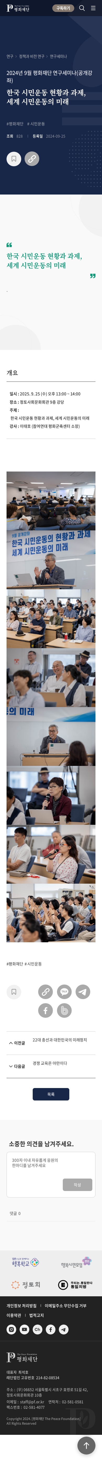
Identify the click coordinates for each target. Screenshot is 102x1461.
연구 (10, 56)
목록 (51, 1094)
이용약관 (14, 1315)
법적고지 (36, 1315)
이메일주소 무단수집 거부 (66, 1305)
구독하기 (63, 8)
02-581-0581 (72, 1401)
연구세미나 (58, 56)
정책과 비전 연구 (31, 56)
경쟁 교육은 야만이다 (50, 1063)
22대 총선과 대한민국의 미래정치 (60, 1040)
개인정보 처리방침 (22, 1305)
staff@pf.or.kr (32, 1401)
